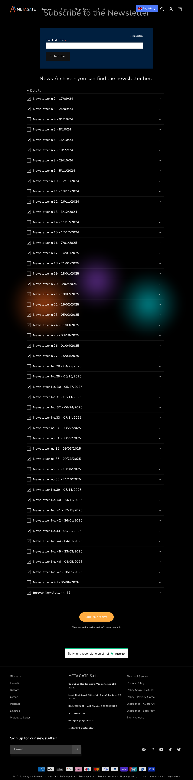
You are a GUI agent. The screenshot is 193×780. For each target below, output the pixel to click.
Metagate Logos (20, 717)
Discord (15, 690)
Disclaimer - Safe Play (141, 711)
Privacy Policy (135, 683)
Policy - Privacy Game (141, 697)
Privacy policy (86, 776)
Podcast (15, 704)
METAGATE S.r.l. (83, 675)
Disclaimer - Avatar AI (141, 704)
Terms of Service (137, 676)
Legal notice (173, 776)
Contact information (152, 776)
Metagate (28, 776)
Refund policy (67, 776)
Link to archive (96, 617)
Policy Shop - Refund (140, 690)
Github (14, 697)
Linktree (15, 711)
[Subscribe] (76, 749)
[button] (49, 9)
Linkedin (15, 683)
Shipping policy (128, 776)
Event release (135, 717)
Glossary (15, 676)
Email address (56, 40)
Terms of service (107, 776)
